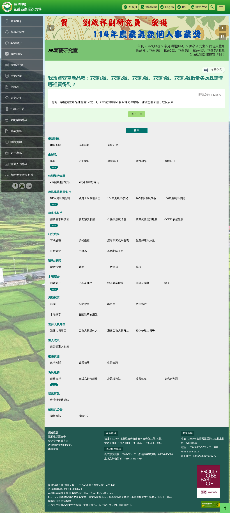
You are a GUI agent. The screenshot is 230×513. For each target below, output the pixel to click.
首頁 (140, 46)
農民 (81, 267)
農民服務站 (114, 378)
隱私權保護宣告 (57, 436)
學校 (138, 267)
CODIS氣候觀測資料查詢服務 (176, 219)
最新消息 (16, 21)
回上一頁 (136, 114)
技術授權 (84, 240)
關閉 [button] (136, 130)
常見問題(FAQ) (174, 46)
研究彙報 (84, 161)
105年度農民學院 (146, 198)
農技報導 (141, 161)
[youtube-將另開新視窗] (22, 187)
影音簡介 (55, 283)
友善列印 (216, 69)
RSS (184, 6)
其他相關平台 (115, 250)
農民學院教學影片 (21, 174)
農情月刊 (169, 161)
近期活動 (84, 145)
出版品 (14, 87)
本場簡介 (16, 43)
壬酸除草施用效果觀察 (90, 314)
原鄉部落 (54, 297)
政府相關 (55, 362)
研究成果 (16, 97)
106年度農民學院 (174, 198)
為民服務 (16, 54)
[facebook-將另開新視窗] (15, 187)
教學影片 (141, 304)
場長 (167, 283)
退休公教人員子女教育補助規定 (147, 330)
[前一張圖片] (50, 28)
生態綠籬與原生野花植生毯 (147, 240)
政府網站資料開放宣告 (60, 445)
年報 (53, 161)
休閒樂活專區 (19, 119)
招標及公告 (17, 108)
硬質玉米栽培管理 (89, 198)
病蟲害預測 (171, 378)
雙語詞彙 (151, 6)
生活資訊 (112, 362)
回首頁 (132, 6)
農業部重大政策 (59, 346)
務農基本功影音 (59, 219)
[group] (137, 28)
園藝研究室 (197, 46)
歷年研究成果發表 (118, 240)
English (169, 6)
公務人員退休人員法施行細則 (90, 330)
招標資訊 (55, 415)
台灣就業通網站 (59, 399)
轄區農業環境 (115, 283)
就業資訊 (16, 130)
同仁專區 (16, 152)
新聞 (53, 304)
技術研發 (55, 250)
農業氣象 (141, 378)
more (54, 167)
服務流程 (55, 378)
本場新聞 (55, 145)
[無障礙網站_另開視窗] (210, 504)
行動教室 (84, 304)
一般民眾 (112, 267)
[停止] (222, 36)
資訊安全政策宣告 (58, 440)
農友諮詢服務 (87, 219)
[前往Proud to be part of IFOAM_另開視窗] (208, 481)
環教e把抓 (16, 65)
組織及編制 (142, 283)
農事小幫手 (17, 32)
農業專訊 (112, 161)
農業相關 (84, 362)
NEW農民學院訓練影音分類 (61, 198)
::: (120, 5)
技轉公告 (84, 415)
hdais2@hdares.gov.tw (204, 456)
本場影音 (55, 314)
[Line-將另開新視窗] (29, 187)
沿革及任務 (85, 283)
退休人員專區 (19, 163)
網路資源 (16, 141)
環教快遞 (55, 267)
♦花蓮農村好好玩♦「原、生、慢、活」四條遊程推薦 (90, 182)
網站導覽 (201, 6)
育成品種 (55, 240)
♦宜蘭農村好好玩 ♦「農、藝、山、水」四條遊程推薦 (61, 182)
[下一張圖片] (222, 28)
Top (225, 508)
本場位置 (53, 449)
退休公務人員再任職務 (118, 330)
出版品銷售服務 (88, 378)
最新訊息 (112, 145)
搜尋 (212, 7)
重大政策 (16, 76)
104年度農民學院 (117, 198)
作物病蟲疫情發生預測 (118, 219)
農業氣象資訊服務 (146, 219)
